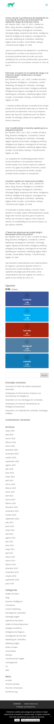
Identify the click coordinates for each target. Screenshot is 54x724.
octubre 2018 (10, 576)
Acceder (8, 680)
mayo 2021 (10, 549)
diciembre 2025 (11, 450)
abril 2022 (9, 534)
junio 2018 (9, 583)
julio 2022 (9, 522)
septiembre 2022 (12, 518)
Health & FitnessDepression (16, 624)
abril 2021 (9, 553)
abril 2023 (9, 496)
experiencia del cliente (29, 33)
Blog (13, 27)
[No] (51, 716)
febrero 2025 (10, 488)
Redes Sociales (18, 42)
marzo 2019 (10, 560)
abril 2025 (9, 480)
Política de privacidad (30, 720)
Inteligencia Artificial (38, 88)
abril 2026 (9, 434)
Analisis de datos (39, 79)
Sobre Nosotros (31, 704)
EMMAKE (17, 704)
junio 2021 (9, 545)
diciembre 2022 (11, 507)
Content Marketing (13, 30)
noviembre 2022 (12, 511)
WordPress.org (11, 692)
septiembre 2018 (12, 580)
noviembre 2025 (12, 453)
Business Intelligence (24, 27)
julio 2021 (9, 541)
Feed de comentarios (14, 688)
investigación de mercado (35, 91)
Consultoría (38, 27)
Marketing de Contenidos (24, 39)
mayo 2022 (10, 530)
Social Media (30, 42)
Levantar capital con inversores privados (24, 181)
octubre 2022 (10, 515)
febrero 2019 (10, 564)
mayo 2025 (10, 476)
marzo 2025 (10, 484)
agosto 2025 (10, 465)
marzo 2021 (10, 557)
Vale (17, 720)
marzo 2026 (10, 438)
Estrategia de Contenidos (32, 30)
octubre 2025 (10, 457)
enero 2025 (10, 492)
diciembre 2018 (11, 568)
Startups (39, 42)
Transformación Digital (14, 45)
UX (26, 45)
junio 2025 (9, 473)
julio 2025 (9, 469)
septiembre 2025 (12, 461)
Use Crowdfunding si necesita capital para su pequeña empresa (26, 129)
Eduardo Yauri (14, 24)
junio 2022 (9, 526)
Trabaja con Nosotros (25, 707)
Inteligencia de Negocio (22, 36)
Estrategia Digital (12, 33)
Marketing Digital (34, 94)
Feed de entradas (12, 684)
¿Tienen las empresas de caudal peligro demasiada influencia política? (23, 233)
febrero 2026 (10, 442)
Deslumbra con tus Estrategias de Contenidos (24, 400)
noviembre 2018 (12, 572)
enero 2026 (10, 446)
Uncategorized (11, 662)
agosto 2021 (10, 538)
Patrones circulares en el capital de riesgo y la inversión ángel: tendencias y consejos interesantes (26, 75)
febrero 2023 (10, 503)
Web (30, 45)
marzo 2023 (10, 499)
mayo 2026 (10, 431)
